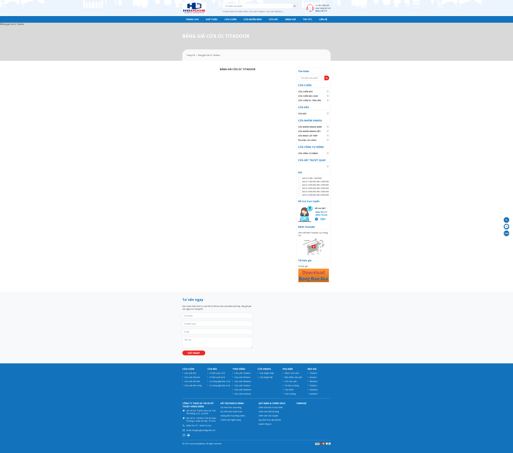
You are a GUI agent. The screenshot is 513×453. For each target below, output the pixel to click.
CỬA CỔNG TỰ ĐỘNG (308, 153)
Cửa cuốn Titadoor (242, 373)
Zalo (506, 233)
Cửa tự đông (290, 393)
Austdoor (314, 393)
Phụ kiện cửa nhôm (307, 140)
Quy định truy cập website (270, 420)
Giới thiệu (211, 19)
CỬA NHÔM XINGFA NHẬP (310, 127)
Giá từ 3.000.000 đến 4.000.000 (315, 188)
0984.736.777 (321, 11)
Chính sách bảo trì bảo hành (271, 407)
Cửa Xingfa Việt (266, 377)
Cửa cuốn (230, 19)
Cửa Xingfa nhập (267, 373)
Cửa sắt (273, 19)
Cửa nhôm (289, 389)
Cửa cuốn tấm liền (192, 381)
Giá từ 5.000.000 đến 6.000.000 (315, 195)
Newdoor (314, 389)
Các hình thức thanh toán (231, 411)
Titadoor (313, 373)
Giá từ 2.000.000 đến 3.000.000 (315, 185)
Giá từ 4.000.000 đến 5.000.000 (315, 191)
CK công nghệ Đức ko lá (219, 385)
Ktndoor (313, 377)
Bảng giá (290, 19)
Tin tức (307, 19)
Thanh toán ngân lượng (230, 420)
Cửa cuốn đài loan (192, 377)
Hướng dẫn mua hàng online (232, 415)
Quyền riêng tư (265, 424)
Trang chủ (192, 19)
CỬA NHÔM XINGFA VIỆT (309, 131)
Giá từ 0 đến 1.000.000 (312, 178)
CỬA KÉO (302, 113)
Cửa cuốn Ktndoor (242, 377)
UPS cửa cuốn (291, 381)
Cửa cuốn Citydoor (242, 385)
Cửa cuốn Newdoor (242, 389)
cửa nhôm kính (253, 19)
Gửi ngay (194, 353)
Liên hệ (323, 19)
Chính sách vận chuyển (268, 415)
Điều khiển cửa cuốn (293, 377)
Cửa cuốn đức (190, 373)
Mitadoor (314, 381)
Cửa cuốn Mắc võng (193, 385)
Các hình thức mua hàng (230, 407)
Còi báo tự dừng (292, 385)
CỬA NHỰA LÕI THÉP (308, 135)
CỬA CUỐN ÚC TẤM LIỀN (309, 100)
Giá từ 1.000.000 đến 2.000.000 (315, 181)
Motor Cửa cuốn (292, 373)
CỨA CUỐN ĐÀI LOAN (308, 96)
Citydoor (313, 385)
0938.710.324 (321, 215)
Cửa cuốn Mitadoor (242, 381)
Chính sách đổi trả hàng (269, 411)
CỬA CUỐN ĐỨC (305, 91)
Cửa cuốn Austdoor (242, 393)
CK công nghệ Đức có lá (219, 381)
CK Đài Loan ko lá (217, 377)
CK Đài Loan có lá (217, 373)
